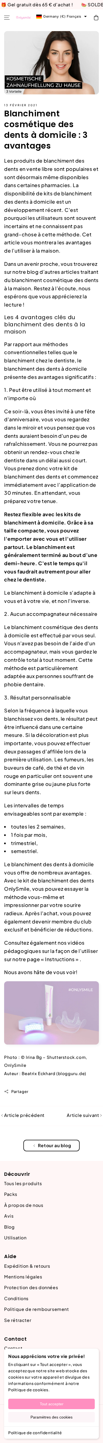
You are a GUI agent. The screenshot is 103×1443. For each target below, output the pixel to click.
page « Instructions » (53, 959)
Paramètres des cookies (51, 1417)
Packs (10, 1194)
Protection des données (31, 1287)
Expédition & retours (27, 1266)
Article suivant (83, 1115)
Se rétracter (17, 1320)
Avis (8, 1216)
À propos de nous (23, 1205)
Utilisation (15, 1237)
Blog (9, 1227)
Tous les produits (23, 1183)
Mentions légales (23, 1277)
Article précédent (23, 1115)
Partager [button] (20, 1091)
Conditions (16, 1298)
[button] (7, 18)
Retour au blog (54, 1145)
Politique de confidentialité (35, 1432)
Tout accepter (51, 1404)
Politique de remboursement (36, 1309)
